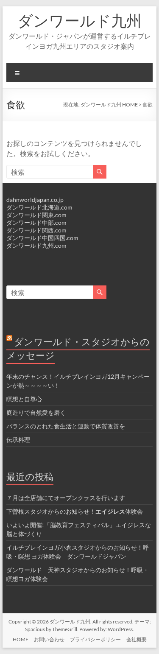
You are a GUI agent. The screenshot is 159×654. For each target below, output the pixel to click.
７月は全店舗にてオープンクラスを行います (65, 497)
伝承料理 (18, 439)
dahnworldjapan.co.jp (35, 199)
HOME (20, 639)
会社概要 (136, 639)
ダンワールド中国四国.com (42, 237)
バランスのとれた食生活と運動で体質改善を (65, 426)
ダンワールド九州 (79, 20)
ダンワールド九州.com (36, 245)
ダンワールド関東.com (36, 214)
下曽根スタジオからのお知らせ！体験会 (74, 511)
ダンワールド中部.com (36, 222)
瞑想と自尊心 (24, 398)
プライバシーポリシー (95, 639)
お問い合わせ (49, 639)
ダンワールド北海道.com (39, 207)
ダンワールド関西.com (36, 230)
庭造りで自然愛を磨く (36, 412)
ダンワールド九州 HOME (109, 104)
